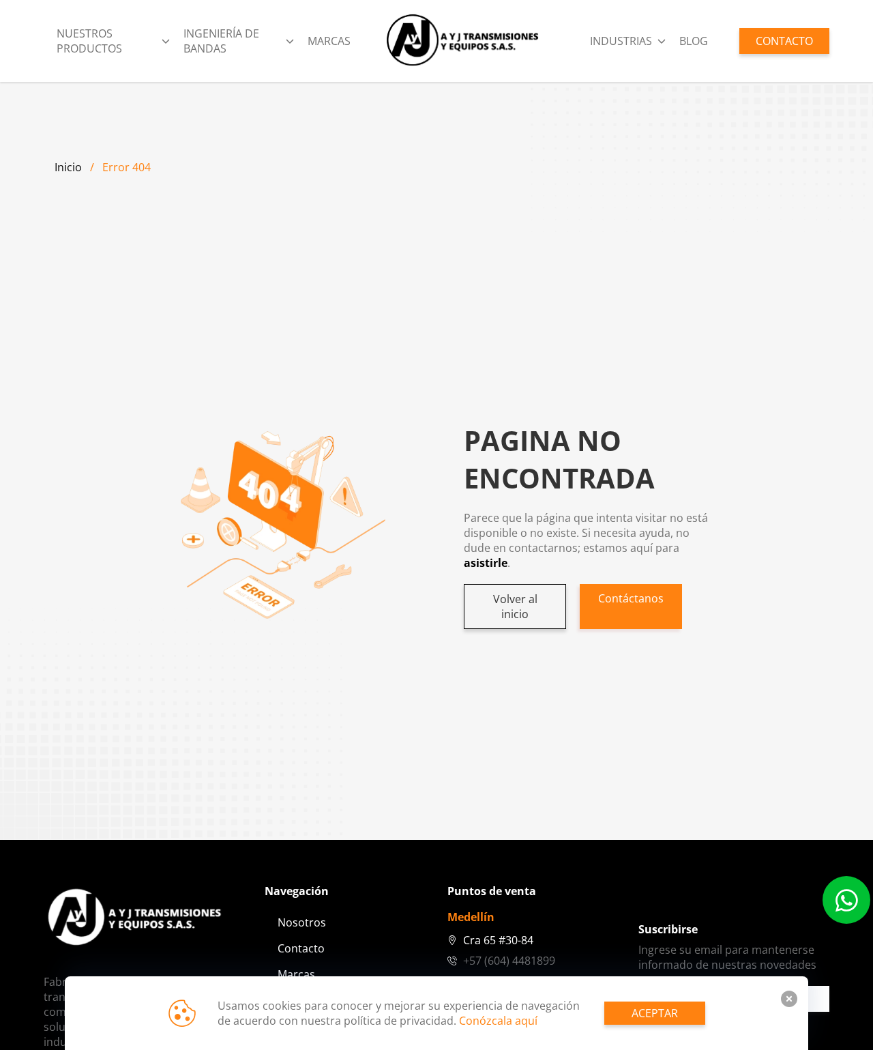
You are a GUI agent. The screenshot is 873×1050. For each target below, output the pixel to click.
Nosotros (302, 922)
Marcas (329, 40)
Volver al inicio (515, 607)
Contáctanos (631, 598)
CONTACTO (784, 40)
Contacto (301, 948)
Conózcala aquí (498, 1020)
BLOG (693, 40)
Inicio (68, 167)
